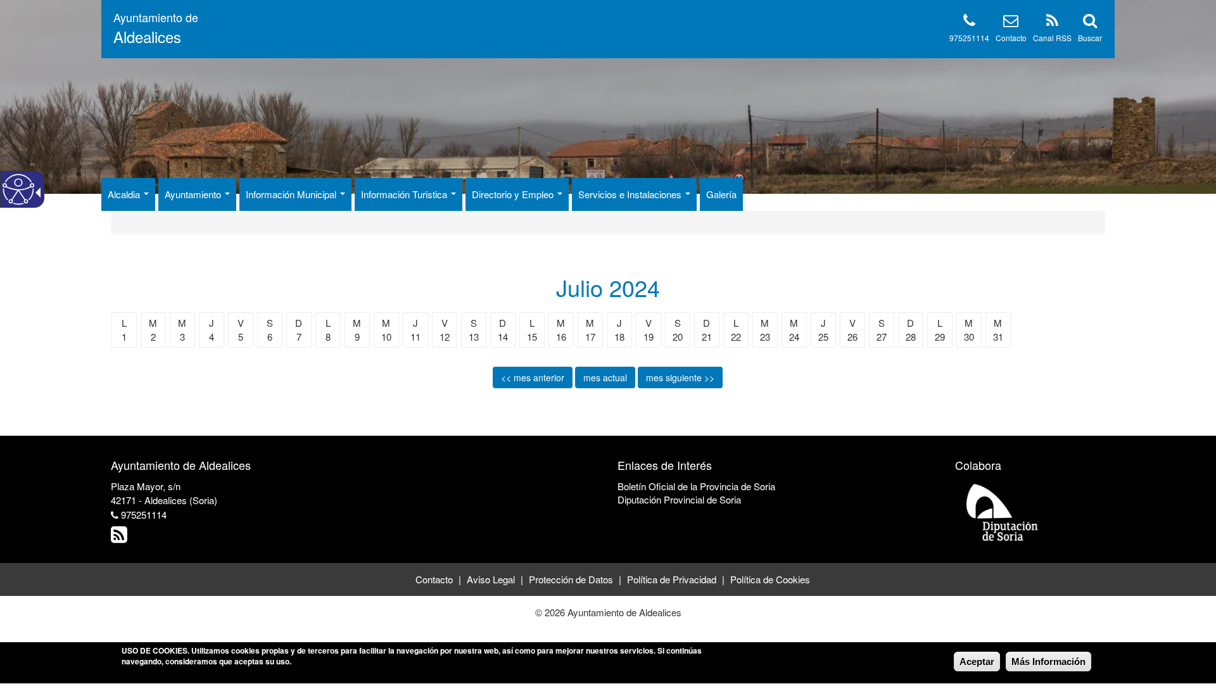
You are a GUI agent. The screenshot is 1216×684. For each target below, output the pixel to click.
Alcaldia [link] (125, 194)
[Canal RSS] (1052, 22)
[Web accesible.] (18, 189)
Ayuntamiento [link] (194, 194)
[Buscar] (1090, 22)
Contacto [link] (434, 579)
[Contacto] (1010, 22)
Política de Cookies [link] (770, 579)
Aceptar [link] (977, 661)
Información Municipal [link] (292, 194)
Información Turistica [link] (405, 194)
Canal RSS (1052, 37)
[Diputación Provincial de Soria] (1002, 511)
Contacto (1011, 37)
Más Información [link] (1048, 661)
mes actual (605, 377)
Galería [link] (721, 194)
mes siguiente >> (680, 377)
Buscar (1090, 37)
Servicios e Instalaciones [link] (631, 194)
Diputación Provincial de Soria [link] (679, 499)
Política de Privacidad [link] (671, 579)
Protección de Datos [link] (571, 579)
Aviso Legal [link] (491, 579)
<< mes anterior (532, 377)
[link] (120, 537)
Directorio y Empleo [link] (514, 194)
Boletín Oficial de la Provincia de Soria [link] (696, 486)
